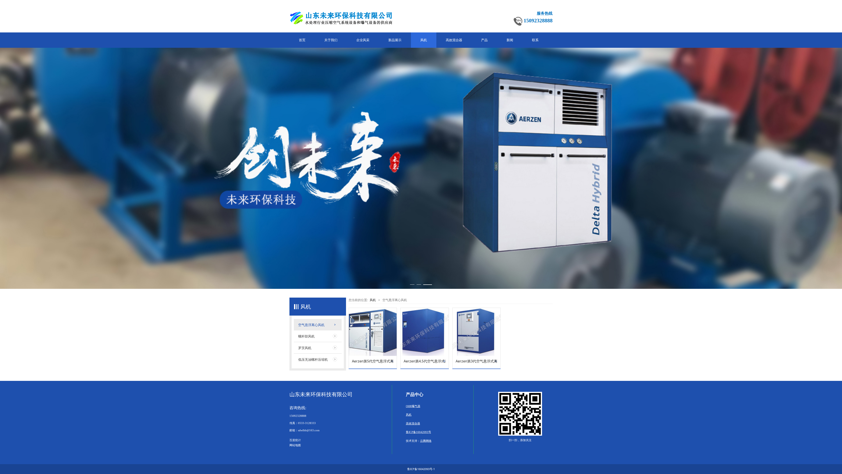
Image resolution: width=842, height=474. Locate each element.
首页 (302, 40)
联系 (535, 40)
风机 (423, 40)
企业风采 (362, 40)
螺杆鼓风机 (306, 336)
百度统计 (295, 440)
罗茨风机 (304, 348)
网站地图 (295, 445)
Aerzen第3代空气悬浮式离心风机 (476, 361)
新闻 (510, 40)
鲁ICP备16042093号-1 (421, 469)
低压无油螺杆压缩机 (313, 359)
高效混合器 (454, 40)
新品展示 (394, 40)
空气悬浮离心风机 (311, 325)
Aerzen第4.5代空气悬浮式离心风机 (424, 361)
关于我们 (330, 40)
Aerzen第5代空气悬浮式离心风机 (373, 361)
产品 (484, 40)
